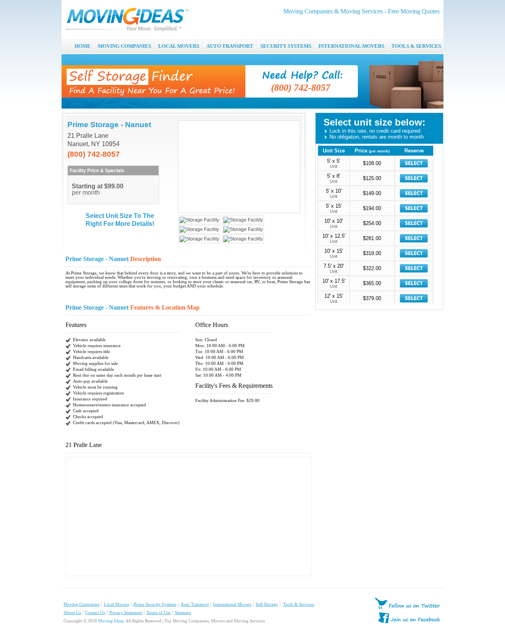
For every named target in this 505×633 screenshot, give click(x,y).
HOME (83, 46)
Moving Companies (81, 604)
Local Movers (116, 604)
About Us (72, 612)
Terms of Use (158, 612)
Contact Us (95, 612)
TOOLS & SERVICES (416, 46)
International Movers (232, 604)
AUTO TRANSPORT (229, 46)
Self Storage (267, 604)
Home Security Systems (154, 604)
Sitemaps (183, 612)
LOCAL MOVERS (178, 46)
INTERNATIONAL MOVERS (351, 46)
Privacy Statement (125, 612)
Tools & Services (298, 604)
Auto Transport (195, 604)
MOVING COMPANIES (124, 46)
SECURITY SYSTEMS (285, 46)
